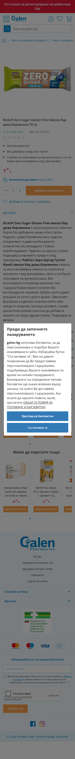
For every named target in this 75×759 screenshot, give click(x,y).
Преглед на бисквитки (37, 416)
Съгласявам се (38, 427)
